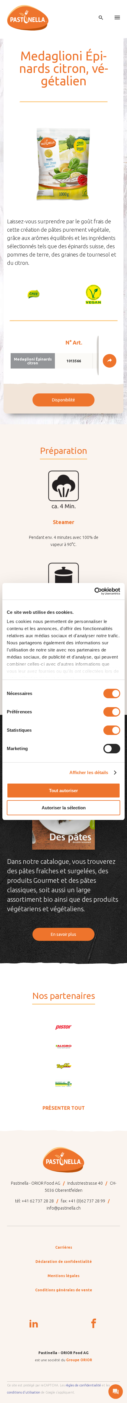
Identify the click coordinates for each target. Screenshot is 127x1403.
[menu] (117, 18)
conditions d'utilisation (23, 1392)
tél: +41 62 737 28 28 (34, 1201)
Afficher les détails (88, 772)
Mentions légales (63, 1276)
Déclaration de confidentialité (63, 1261)
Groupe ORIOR (79, 1360)
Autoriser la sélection (64, 807)
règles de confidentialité (83, 1385)
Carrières (63, 1247)
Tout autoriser (63, 790)
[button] (34, 294)
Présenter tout (64, 1108)
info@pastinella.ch (64, 1208)
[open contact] (115, 1391)
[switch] (111, 712)
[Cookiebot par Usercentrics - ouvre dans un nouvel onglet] (94, 591)
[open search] (101, 18)
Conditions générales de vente (63, 1290)
